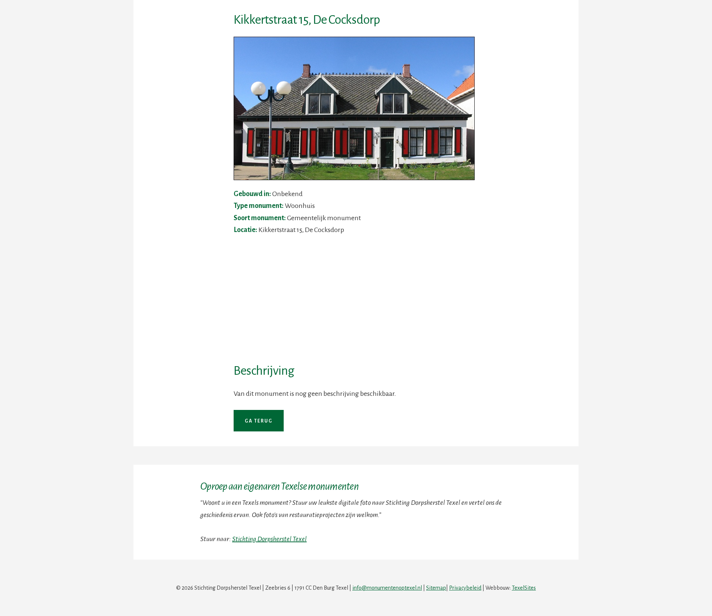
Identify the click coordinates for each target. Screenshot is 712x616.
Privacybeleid (465, 588)
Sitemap (436, 588)
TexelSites (524, 588)
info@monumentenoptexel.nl (387, 588)
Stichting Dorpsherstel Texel (269, 539)
